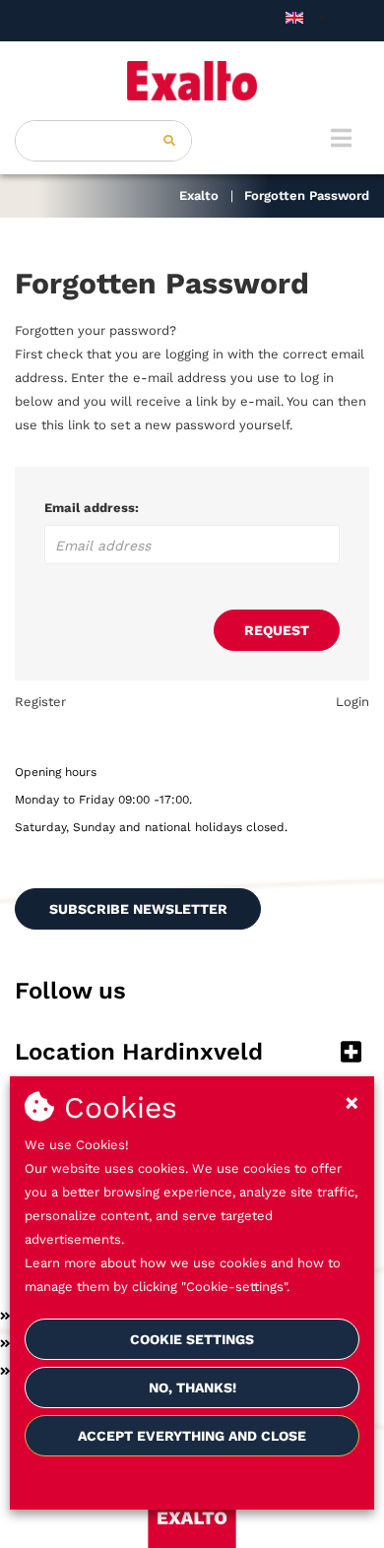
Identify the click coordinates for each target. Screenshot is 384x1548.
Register (40, 701)
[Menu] (341, 138)
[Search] (169, 141)
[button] (192, 1053)
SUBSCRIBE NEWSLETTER (138, 909)
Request (276, 630)
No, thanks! (192, 1387)
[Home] (192, 80)
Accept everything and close (192, 1436)
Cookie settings (192, 1339)
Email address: (91, 507)
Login (352, 701)
